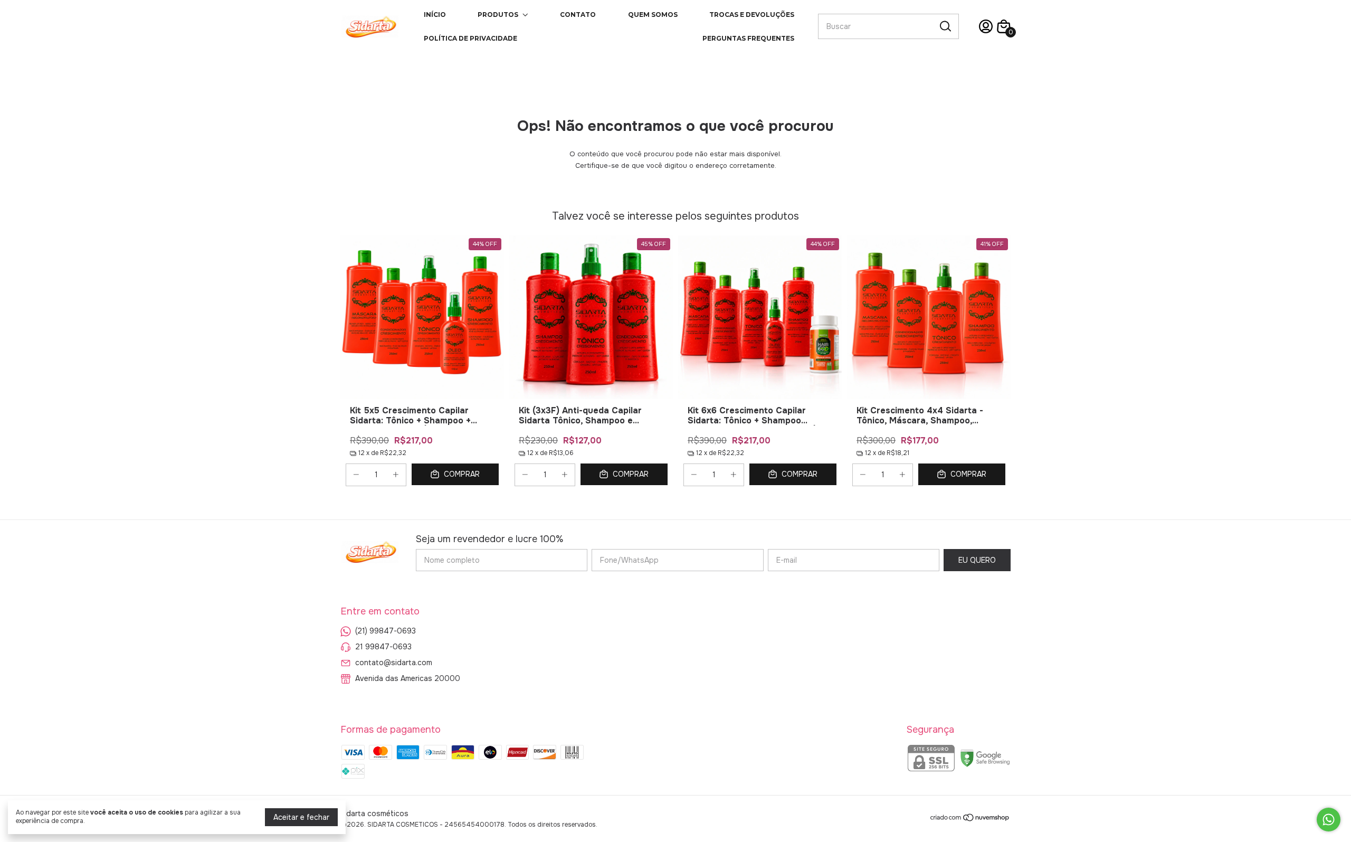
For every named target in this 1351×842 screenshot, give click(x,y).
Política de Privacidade (470, 38)
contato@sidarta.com (393, 662)
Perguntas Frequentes (748, 38)
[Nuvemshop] (970, 819)
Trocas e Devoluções (751, 14)
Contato (578, 14)
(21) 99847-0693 (385, 631)
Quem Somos (653, 14)
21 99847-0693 (383, 646)
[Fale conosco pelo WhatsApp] (1328, 819)
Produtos (498, 14)
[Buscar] (945, 26)
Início (435, 14)
